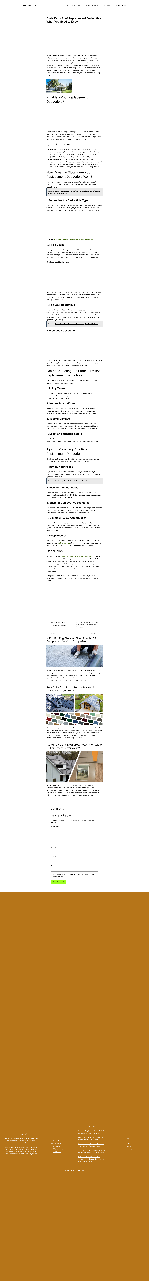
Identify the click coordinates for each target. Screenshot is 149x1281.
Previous (56, 633)
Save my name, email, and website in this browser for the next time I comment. (75, 875)
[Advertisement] (74, 40)
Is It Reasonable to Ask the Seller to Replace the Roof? (74, 239)
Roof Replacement (63, 622)
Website (53, 865)
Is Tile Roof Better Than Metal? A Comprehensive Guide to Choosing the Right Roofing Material (91, 1159)
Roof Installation (56, 1143)
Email (53, 857)
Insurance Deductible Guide (85, 622)
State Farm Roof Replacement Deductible (76, 556)
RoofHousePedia (78, 1170)
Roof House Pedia (29, 5)
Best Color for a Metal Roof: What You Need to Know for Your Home (73, 689)
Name (53, 848)
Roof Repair (57, 1146)
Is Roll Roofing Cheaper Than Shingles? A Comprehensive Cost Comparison (71, 640)
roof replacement (64, 543)
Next (93, 633)
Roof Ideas (56, 1140)
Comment (55, 827)
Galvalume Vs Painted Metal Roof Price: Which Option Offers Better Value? (74, 746)
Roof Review (57, 1152)
